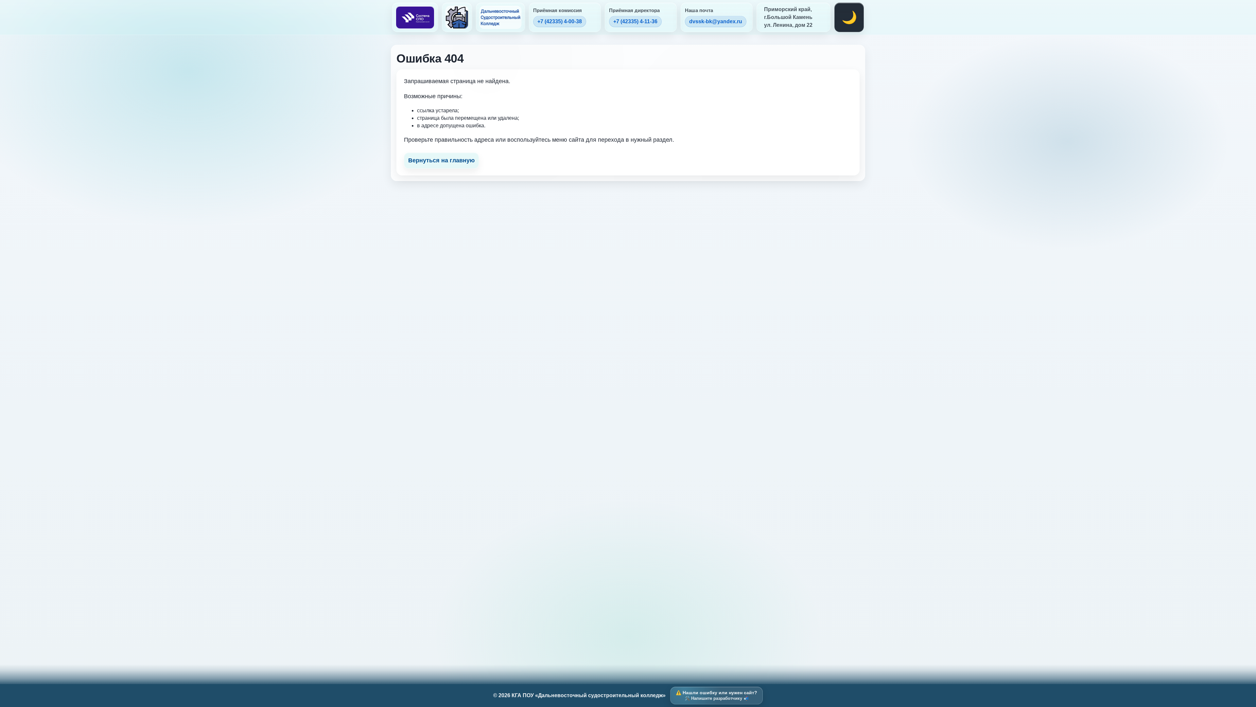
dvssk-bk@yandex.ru (715, 21)
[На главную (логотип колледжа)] (457, 17)
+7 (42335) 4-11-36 (635, 21)
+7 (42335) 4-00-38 (559, 21)
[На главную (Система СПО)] (415, 17)
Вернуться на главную (441, 160)
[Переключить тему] (849, 17)
